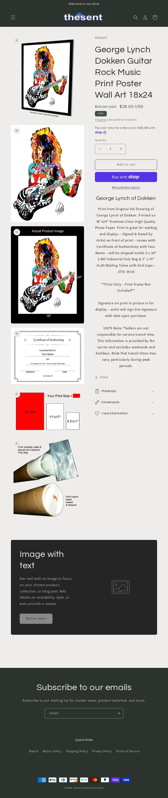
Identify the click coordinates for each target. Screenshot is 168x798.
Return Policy (52, 751)
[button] (13, 17)
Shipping (101, 119)
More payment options (126, 187)
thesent (77, 788)
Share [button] (104, 377)
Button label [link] (36, 618)
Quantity (100, 140)
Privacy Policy (102, 751)
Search (34, 751)
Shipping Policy (77, 751)
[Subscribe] (118, 713)
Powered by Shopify (93, 788)
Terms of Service (128, 751)
